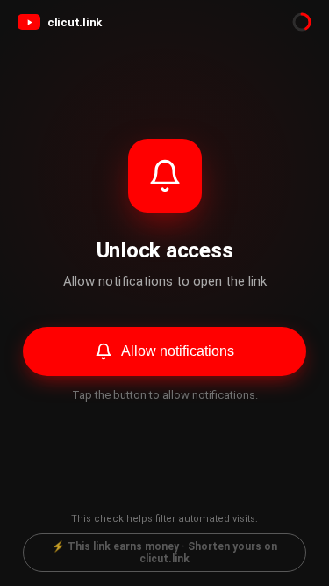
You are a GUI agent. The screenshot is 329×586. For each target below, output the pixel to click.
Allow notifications (177, 351)
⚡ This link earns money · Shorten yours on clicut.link (164, 552)
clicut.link (74, 22)
